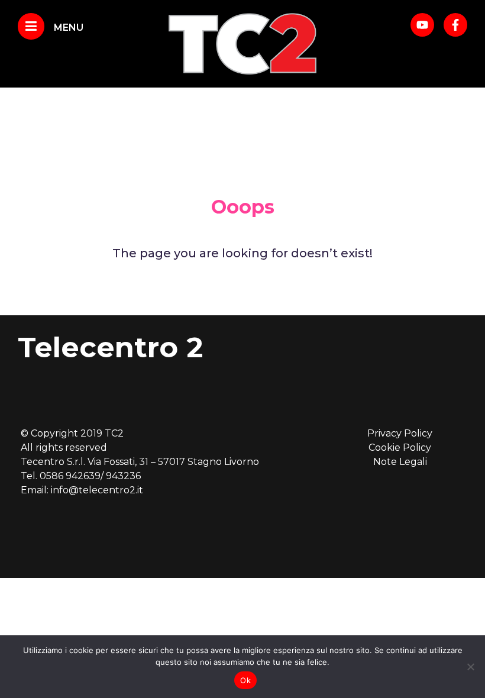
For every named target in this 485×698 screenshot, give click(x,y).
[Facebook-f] (455, 25)
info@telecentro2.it (97, 490)
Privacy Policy (399, 433)
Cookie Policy (399, 447)
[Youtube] (422, 25)
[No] (470, 667)
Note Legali (400, 461)
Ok (245, 680)
